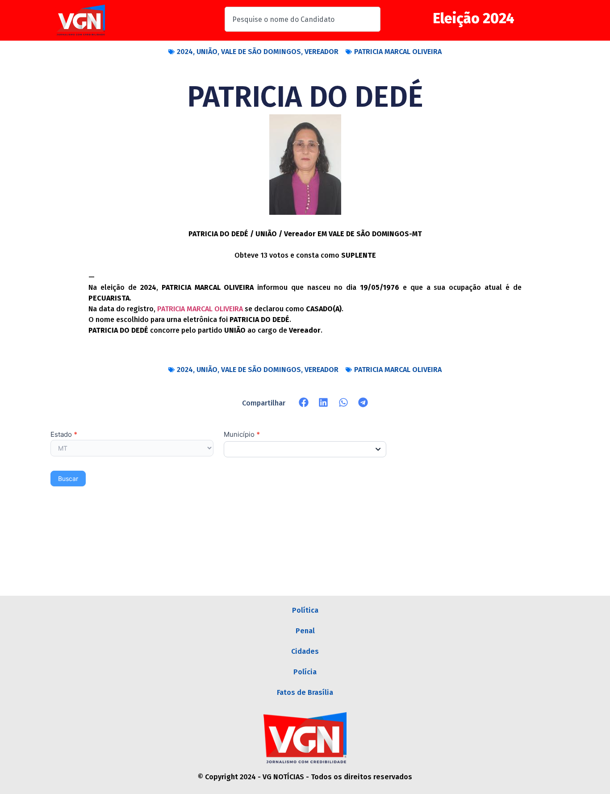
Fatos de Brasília (305, 692)
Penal (305, 631)
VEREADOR (321, 51)
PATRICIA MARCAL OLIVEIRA (398, 51)
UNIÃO (206, 51)
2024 (185, 51)
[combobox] (302, 19)
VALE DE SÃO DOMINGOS (261, 51)
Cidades (305, 651)
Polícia (305, 672)
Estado (63, 435)
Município (242, 435)
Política (305, 610)
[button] (304, 402)
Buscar (68, 478)
